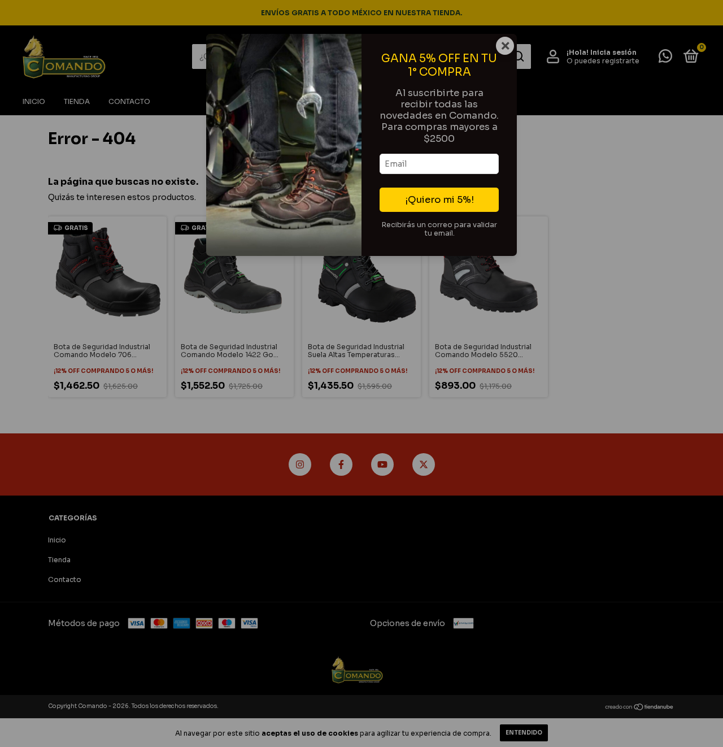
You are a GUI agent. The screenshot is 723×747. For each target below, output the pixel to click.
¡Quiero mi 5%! (439, 200)
